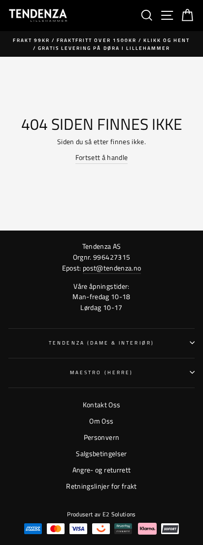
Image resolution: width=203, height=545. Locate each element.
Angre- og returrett (101, 470)
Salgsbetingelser (101, 454)
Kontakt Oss (102, 405)
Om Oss (101, 421)
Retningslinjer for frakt (101, 486)
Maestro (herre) (101, 372)
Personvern (101, 437)
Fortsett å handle (101, 157)
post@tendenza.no (112, 268)
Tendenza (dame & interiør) (101, 343)
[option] (101, 44)
